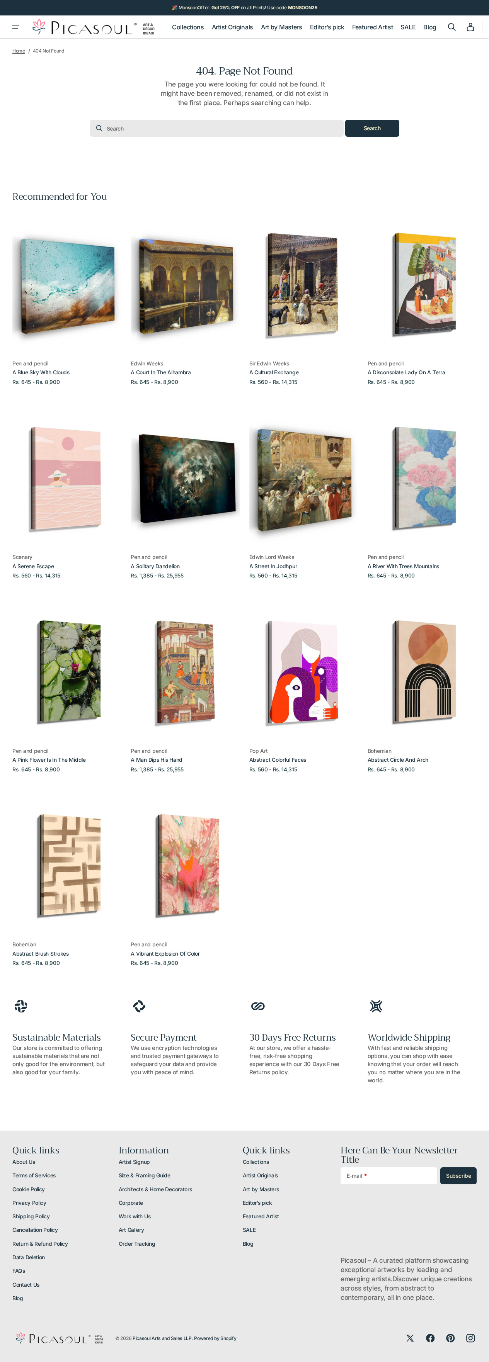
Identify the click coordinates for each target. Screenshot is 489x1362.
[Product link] (66, 298)
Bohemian (380, 751)
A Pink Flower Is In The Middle (49, 760)
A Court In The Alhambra (161, 372)
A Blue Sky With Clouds (41, 372)
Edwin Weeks (147, 363)
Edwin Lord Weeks (271, 557)
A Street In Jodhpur (273, 566)
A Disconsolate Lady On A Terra (406, 372)
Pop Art (258, 751)
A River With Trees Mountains (403, 566)
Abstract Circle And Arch (398, 760)
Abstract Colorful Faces (278, 760)
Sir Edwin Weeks (269, 363)
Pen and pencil (30, 363)
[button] (451, 27)
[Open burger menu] (15, 27)
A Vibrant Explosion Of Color (165, 954)
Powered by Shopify (215, 1338)
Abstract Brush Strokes (40, 954)
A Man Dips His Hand (156, 760)
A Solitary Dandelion (155, 566)
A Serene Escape (33, 566)
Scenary (22, 557)
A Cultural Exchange (274, 372)
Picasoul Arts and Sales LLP (162, 1338)
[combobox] (217, 128)
